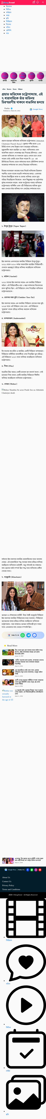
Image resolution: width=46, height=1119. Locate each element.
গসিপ (8, 27)
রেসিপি (8, 30)
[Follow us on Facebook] (27, 870)
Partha (7, 108)
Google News (38, 109)
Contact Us (6, 881)
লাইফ (8, 1071)
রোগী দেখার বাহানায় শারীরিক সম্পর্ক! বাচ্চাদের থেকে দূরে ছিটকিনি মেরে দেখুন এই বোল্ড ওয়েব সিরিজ (29, 682)
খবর (7, 15)
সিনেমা (8, 24)
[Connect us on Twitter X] (36, 870)
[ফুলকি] (31, 76)
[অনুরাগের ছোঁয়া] (13, 76)
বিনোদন (9, 6)
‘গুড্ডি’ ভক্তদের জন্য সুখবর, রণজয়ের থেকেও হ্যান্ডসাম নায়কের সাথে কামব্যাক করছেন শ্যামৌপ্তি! (29, 662)
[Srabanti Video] (4, 76)
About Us (6, 877)
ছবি (7, 18)
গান (7, 33)
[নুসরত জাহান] (22, 76)
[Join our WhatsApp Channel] (31, 870)
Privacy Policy (8, 885)
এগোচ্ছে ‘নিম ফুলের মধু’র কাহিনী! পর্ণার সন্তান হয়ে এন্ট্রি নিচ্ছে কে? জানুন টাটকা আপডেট (29, 859)
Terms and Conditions (11, 889)
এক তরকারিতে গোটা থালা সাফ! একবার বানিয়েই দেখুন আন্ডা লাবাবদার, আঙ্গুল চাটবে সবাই (28, 672)
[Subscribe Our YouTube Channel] (40, 870)
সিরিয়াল (9, 21)
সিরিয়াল (9, 940)
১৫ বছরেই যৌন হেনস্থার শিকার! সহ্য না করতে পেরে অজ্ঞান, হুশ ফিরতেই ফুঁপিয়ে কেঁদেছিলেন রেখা (29, 692)
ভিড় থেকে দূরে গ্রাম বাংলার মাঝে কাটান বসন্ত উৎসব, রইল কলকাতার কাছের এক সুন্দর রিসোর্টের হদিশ (28, 652)
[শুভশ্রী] (40, 76)
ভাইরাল (8, 12)
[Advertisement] (23, 53)
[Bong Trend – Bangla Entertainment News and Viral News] (8, 2)
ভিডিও (8, 9)
